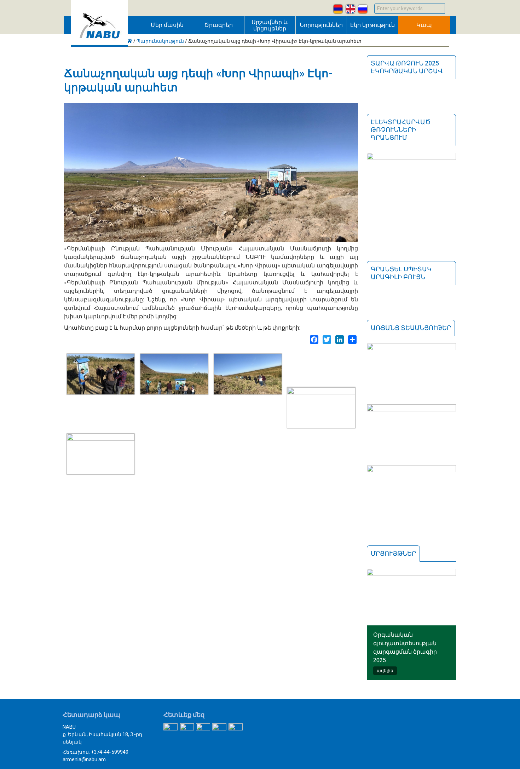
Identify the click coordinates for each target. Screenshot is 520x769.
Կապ (424, 25)
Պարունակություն (160, 41)
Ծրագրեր (218, 25)
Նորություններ (321, 25)
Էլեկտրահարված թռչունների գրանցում (401, 129)
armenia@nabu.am (84, 759)
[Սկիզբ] (99, 44)
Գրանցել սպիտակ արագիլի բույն (401, 273)
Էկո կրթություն (372, 25)
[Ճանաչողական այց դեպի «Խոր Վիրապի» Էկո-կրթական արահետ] (100, 392)
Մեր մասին (167, 25)
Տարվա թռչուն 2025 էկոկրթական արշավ (407, 67)
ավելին (385, 670)
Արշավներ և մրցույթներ (270, 25)
